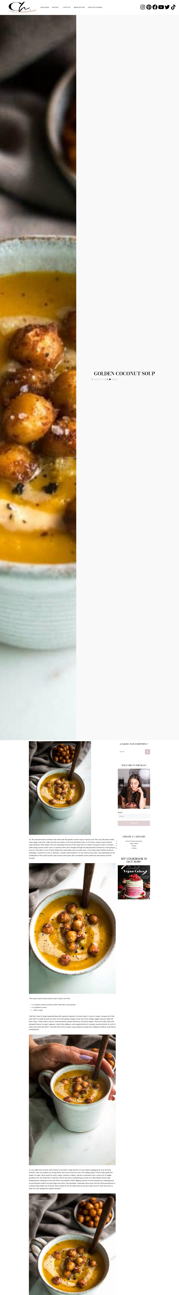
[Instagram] (142, 7)
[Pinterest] (148, 7)
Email (120, 812)
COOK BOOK (44, 7)
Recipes (55, 7)
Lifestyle (67, 7)
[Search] (147, 751)
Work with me (79, 7)
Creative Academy (95, 7)
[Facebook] (155, 7)
